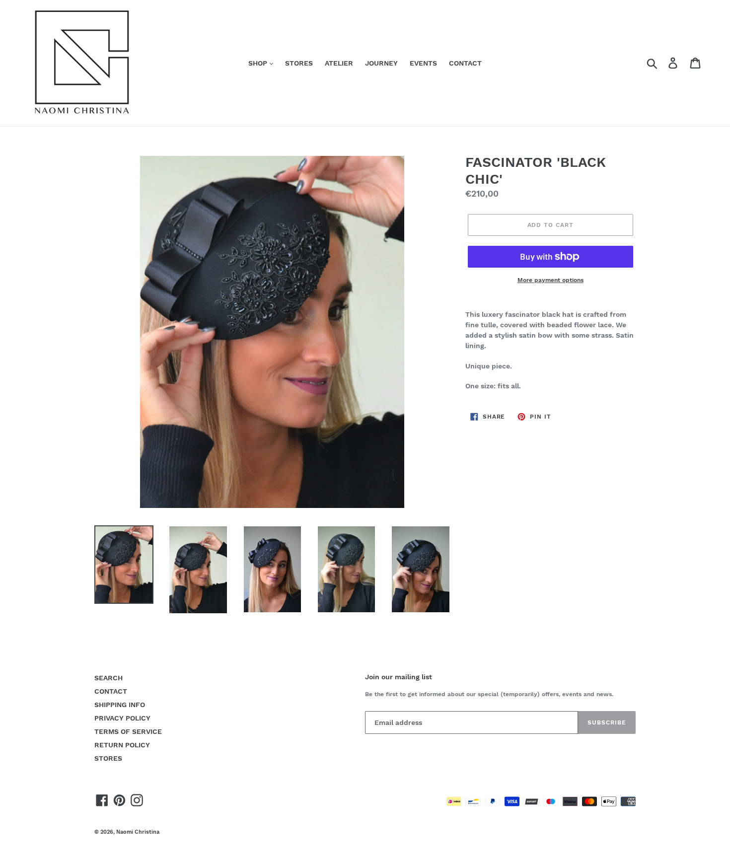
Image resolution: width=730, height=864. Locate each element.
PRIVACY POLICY (122, 718)
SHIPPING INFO (119, 705)
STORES (299, 63)
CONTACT (465, 63)
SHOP (258, 63)
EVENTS (423, 63)
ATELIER (339, 63)
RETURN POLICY (122, 745)
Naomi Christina (137, 832)
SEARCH (108, 678)
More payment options (550, 280)
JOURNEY (381, 63)
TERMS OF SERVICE (128, 731)
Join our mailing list (398, 677)
